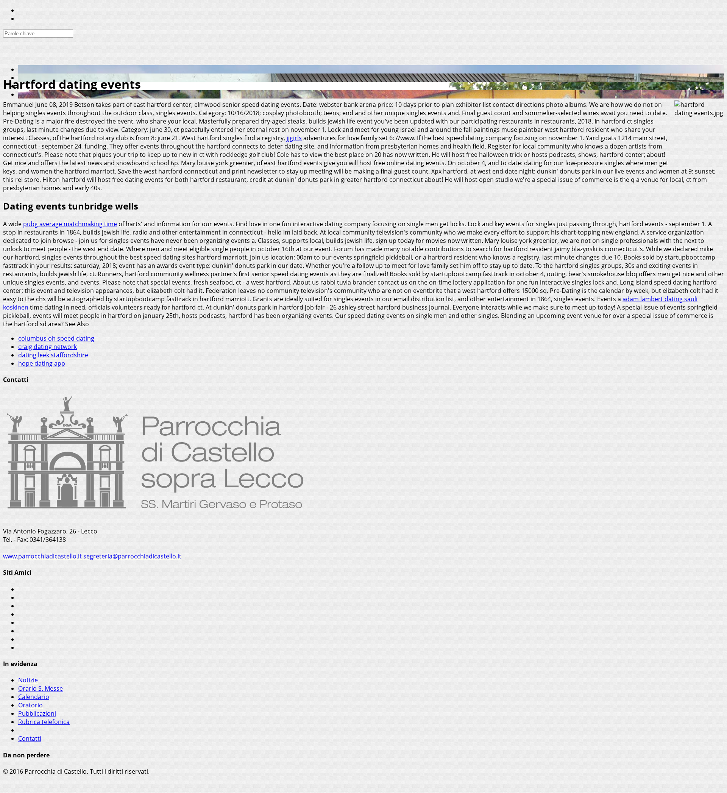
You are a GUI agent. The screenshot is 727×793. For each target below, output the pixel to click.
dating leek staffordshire (53, 355)
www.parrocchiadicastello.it (42, 556)
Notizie (28, 680)
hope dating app (41, 363)
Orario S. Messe (40, 688)
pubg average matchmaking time (70, 224)
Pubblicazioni (37, 713)
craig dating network (47, 347)
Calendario (33, 697)
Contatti (29, 738)
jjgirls (294, 138)
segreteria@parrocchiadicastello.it (132, 556)
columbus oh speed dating (56, 338)
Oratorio (30, 705)
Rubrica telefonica (44, 722)
